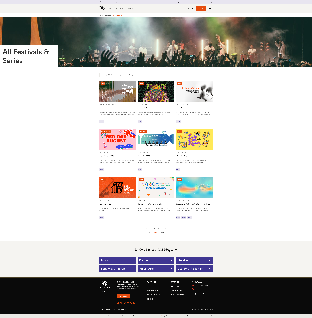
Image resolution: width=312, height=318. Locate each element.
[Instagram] (118, 303)
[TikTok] (125, 303)
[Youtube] (128, 303)
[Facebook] (121, 303)
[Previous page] (146, 228)
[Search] (185, 8)
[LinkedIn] (134, 303)
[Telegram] (131, 303)
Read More (186, 2)
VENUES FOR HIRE (178, 295)
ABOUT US (175, 286)
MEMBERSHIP (152, 290)
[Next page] (165, 228)
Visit (122, 8)
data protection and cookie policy (154, 316)
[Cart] (193, 8)
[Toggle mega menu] (210, 8)
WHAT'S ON (151, 282)
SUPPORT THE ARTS (155, 295)
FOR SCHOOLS (176, 290)
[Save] (189, 8)
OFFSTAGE (175, 282)
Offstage (130, 8)
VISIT (149, 286)
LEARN (150, 299)
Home (101, 15)
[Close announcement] (211, 2)
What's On (113, 8)
